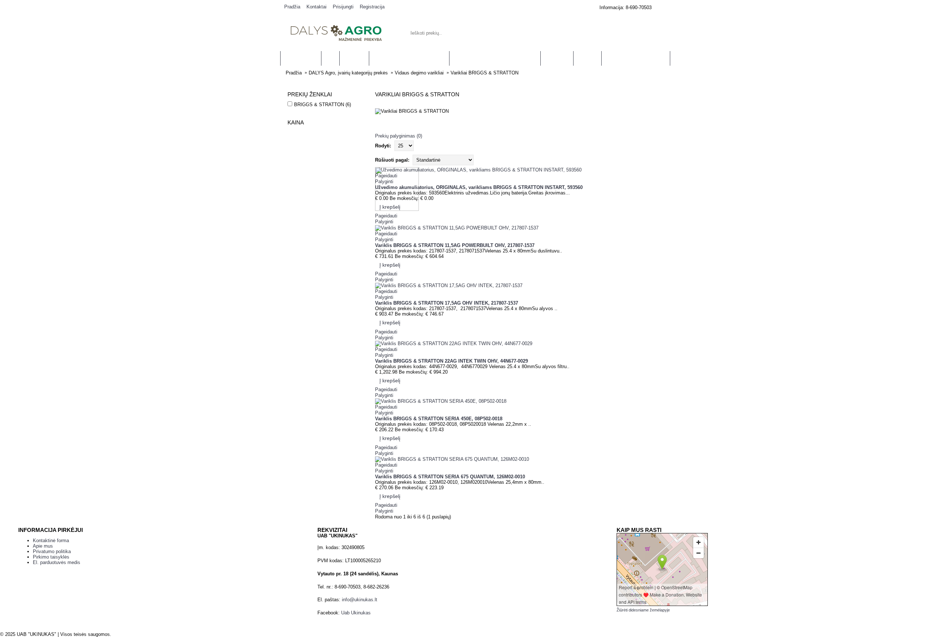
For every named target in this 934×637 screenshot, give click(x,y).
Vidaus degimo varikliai (419, 73)
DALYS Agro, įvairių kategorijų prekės (348, 73)
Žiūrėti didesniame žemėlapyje (643, 610)
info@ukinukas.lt (359, 599)
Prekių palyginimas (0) (398, 136)
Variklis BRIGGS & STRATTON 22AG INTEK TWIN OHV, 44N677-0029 (451, 361)
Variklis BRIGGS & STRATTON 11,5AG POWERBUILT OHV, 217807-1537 (454, 245)
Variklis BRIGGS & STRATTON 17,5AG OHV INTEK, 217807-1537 (446, 303)
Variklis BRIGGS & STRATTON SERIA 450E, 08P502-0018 (438, 418)
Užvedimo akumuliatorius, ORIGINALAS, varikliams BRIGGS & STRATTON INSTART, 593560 (479, 187)
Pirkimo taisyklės (51, 557)
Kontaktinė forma (51, 540)
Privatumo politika (52, 551)
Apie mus (43, 546)
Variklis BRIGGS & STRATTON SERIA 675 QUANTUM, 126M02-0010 (450, 476)
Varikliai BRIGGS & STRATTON (484, 73)
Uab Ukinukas (356, 612)
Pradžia (294, 73)
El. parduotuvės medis (56, 562)
